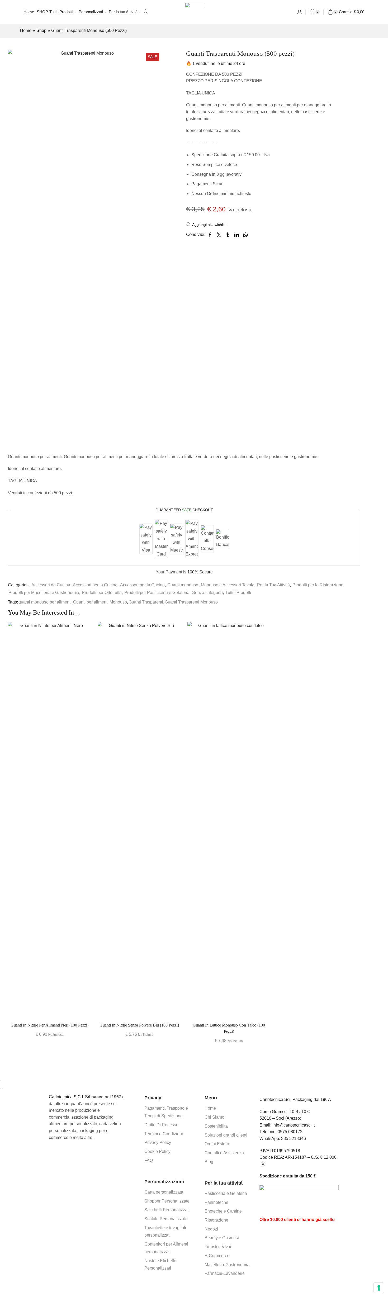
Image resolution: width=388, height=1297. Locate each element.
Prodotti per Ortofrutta (102, 592)
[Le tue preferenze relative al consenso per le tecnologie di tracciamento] (379, 1288)
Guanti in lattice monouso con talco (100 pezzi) (229, 1028)
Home (28, 11)
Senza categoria (207, 592)
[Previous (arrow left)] (0, 1088)
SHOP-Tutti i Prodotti (55, 11)
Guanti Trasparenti (146, 602)
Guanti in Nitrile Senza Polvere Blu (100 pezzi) (139, 1025)
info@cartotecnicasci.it (293, 1125)
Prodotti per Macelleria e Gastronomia (43, 592)
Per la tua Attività (123, 11)
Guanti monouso (182, 585)
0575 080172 (290, 1131)
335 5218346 (293, 1138)
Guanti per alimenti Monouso (100, 602)
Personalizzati (91, 11)
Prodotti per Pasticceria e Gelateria (157, 592)
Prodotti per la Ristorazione (317, 585)
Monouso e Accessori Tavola (227, 585)
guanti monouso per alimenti (45, 602)
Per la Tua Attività (273, 585)
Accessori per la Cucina (95, 585)
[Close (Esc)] (0, 1080)
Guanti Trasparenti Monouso (191, 602)
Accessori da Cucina (50, 585)
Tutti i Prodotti (238, 592)
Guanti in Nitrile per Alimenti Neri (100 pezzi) (49, 1025)
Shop (41, 30)
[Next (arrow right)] (2, 1088)
